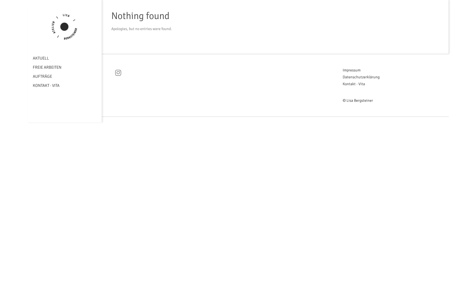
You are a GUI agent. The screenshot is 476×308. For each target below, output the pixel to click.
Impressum (352, 70)
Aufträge (42, 76)
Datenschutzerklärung (361, 77)
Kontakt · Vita (46, 85)
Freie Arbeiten (47, 67)
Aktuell (41, 58)
